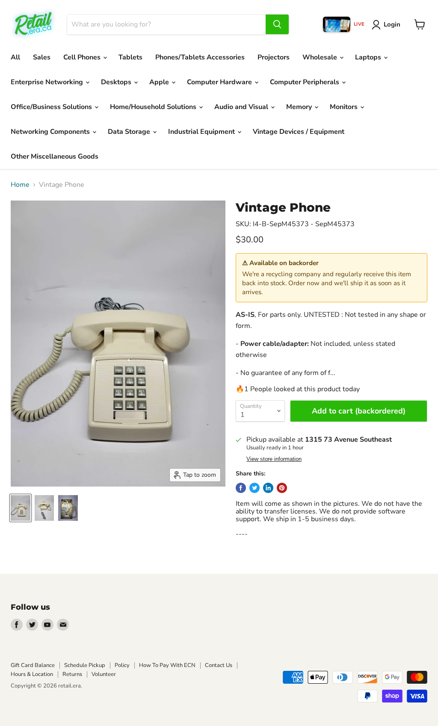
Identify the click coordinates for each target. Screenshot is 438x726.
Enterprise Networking (48, 82)
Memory (300, 107)
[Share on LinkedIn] (268, 488)
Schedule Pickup (84, 665)
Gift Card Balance (33, 665)
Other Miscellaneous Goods (54, 156)
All (15, 57)
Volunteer (104, 674)
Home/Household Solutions (154, 107)
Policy (122, 665)
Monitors (344, 107)
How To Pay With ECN (167, 665)
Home (20, 185)
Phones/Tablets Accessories (200, 57)
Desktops (117, 82)
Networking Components (51, 131)
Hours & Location (32, 674)
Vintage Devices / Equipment (298, 131)
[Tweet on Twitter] (254, 488)
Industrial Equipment (202, 131)
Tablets (130, 57)
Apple (160, 82)
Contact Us (218, 665)
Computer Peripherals (305, 82)
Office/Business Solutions (52, 107)
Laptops (369, 57)
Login (392, 24)
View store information (274, 459)
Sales (41, 57)
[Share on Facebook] (241, 488)
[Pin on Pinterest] (282, 488)
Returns (72, 674)
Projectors (273, 57)
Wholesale (320, 57)
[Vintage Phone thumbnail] (20, 508)
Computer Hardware (220, 82)
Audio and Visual (242, 107)
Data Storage (130, 131)
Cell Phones (82, 57)
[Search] (277, 24)
